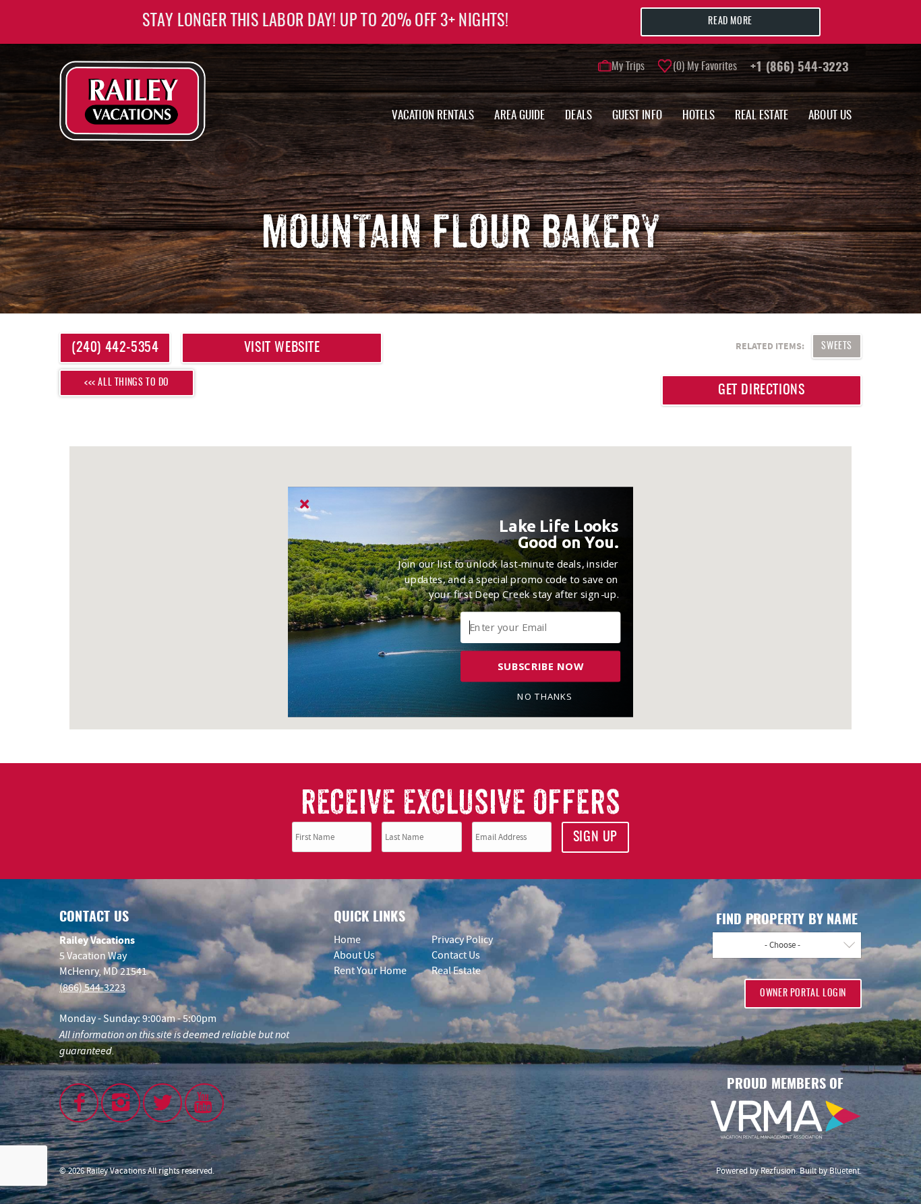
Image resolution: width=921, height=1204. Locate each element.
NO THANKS (544, 696)
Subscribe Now (540, 666)
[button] (545, 534)
